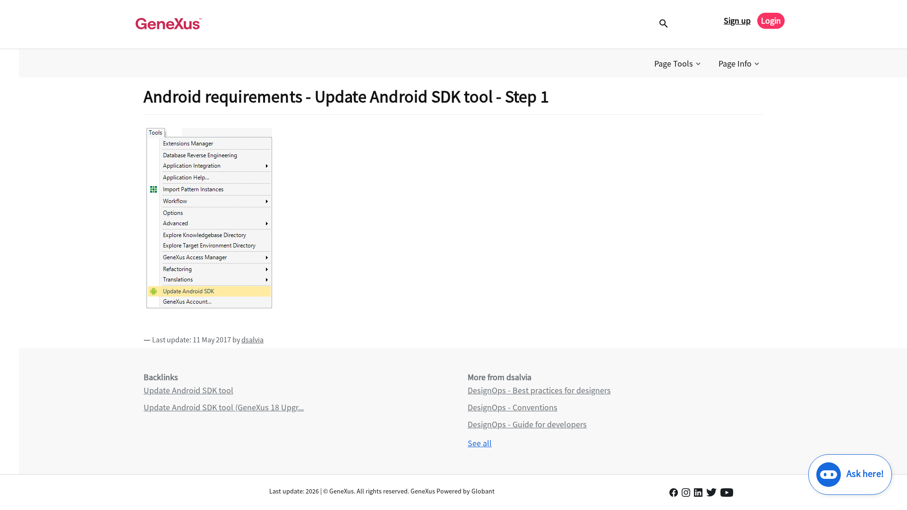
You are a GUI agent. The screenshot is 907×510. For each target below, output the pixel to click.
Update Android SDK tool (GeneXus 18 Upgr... (224, 407)
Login (771, 20)
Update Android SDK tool (188, 390)
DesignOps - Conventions (512, 407)
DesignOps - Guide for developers (527, 424)
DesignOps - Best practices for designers (539, 390)
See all (480, 443)
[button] (678, 63)
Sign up (737, 20)
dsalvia (252, 339)
